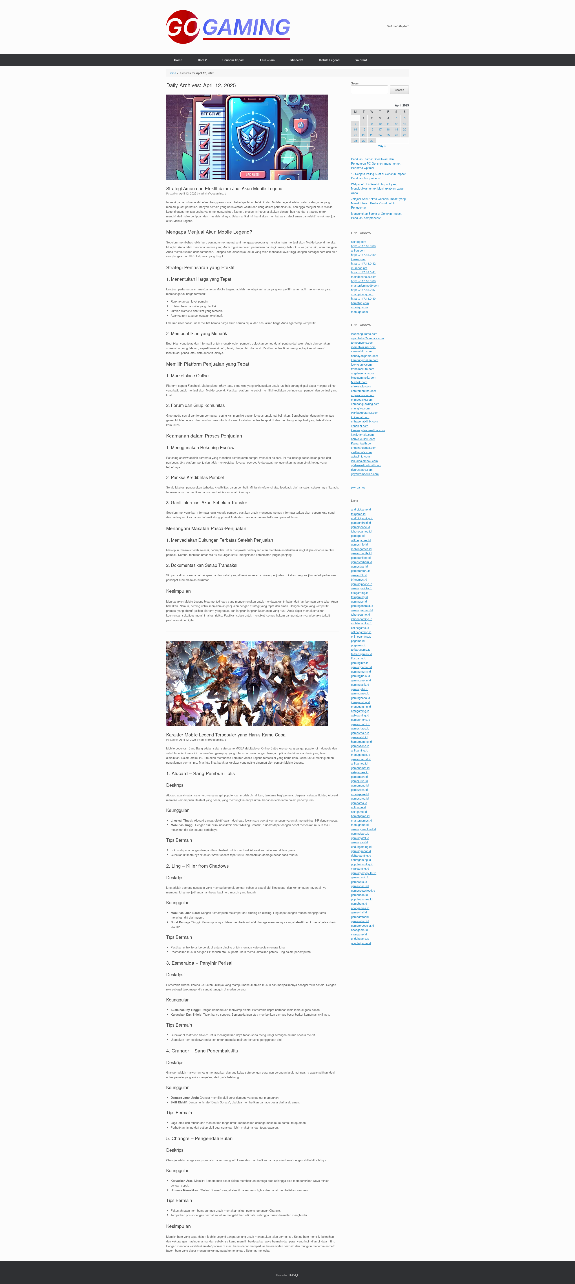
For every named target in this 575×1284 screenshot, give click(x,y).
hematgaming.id (361, 741)
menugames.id (360, 754)
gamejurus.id (359, 781)
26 (396, 135)
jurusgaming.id (360, 702)
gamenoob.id (359, 895)
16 (371, 129)
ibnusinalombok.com (364, 461)
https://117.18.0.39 (363, 254)
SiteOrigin (293, 1275)
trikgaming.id (359, 597)
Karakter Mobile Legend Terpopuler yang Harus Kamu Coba (225, 734)
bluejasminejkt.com (363, 377)
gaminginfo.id (359, 663)
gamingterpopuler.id (363, 873)
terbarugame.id (360, 649)
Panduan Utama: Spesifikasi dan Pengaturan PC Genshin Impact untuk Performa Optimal (375, 163)
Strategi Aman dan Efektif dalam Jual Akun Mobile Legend (224, 188)
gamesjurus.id (360, 728)
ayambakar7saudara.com (367, 338)
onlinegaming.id (361, 636)
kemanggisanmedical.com (368, 430)
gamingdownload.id (363, 829)
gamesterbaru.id (361, 562)
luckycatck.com (361, 364)
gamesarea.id (360, 798)
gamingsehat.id (361, 851)
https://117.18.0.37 (363, 289)
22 (363, 135)
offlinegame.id (360, 627)
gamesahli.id (359, 737)
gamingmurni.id (361, 671)
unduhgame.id (360, 938)
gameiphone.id (360, 527)
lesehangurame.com (364, 333)
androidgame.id (361, 509)
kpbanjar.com (359, 426)
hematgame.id (360, 816)
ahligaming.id (359, 750)
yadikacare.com (361, 452)
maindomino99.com (363, 276)
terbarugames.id (361, 654)
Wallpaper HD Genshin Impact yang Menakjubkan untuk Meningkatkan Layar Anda (377, 188)
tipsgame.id (358, 658)
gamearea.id (359, 803)
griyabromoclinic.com (365, 474)
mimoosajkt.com (362, 399)
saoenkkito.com (361, 351)
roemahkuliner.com (363, 347)
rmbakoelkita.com (362, 369)
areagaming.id (360, 711)
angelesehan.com (362, 373)
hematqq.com (360, 303)
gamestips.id (359, 566)
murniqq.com (359, 307)
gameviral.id (359, 912)
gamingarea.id (360, 693)
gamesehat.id (360, 921)
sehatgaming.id (361, 859)
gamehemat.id (360, 768)
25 (388, 135)
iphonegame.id (360, 614)
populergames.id (361, 899)
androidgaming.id (362, 518)
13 (404, 124)
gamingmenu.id (361, 680)
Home (178, 60)
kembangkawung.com (365, 404)
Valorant (361, 60)
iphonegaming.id (361, 619)
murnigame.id (360, 794)
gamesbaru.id (360, 886)
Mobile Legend (329, 60)
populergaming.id (362, 864)
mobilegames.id (361, 549)
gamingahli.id (359, 689)
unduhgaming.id (361, 846)
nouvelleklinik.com (363, 439)
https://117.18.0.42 (363, 263)
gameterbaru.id (360, 570)
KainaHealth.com (362, 443)
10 (380, 124)
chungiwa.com (360, 408)
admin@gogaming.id (213, 193)
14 (355, 129)
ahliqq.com (358, 250)
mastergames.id (361, 820)
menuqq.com (359, 311)
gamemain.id (359, 776)
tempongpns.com (362, 342)
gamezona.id (359, 789)
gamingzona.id (360, 698)
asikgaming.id (360, 715)
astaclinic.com (360, 456)
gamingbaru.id (360, 833)
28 (355, 140)
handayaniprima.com (364, 356)
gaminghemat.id (361, 667)
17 (380, 129)
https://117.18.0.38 (363, 281)
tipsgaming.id (359, 592)
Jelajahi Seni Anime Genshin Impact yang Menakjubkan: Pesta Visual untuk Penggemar (378, 203)
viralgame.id (359, 934)
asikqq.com (358, 241)
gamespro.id (359, 882)
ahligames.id (359, 763)
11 (388, 124)
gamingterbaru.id (362, 610)
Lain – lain (267, 60)
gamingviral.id (360, 838)
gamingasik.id (360, 684)
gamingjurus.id (360, 676)
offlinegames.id (361, 540)
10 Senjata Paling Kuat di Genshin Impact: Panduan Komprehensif (379, 176)
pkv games (358, 487)
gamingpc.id (359, 601)
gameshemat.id (361, 759)
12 (396, 124)
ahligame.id (358, 807)
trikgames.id (359, 579)
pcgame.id (358, 641)
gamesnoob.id (360, 877)
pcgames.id (358, 645)
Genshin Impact (233, 60)
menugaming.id (361, 706)
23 (371, 135)
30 (371, 140)
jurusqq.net (358, 259)
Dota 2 (202, 60)
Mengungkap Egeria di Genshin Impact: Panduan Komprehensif (376, 215)
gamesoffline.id (361, 557)
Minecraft (296, 60)
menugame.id (360, 824)
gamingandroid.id (362, 605)
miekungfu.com (361, 386)
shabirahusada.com (363, 447)
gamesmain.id (360, 733)
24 (380, 135)
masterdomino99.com (365, 285)
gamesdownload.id (363, 890)
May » (382, 146)
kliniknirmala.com (362, 434)
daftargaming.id (361, 855)
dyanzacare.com (362, 469)
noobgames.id (360, 908)
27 (404, 135)
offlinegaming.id (361, 632)
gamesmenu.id (360, 719)
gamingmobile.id (361, 588)
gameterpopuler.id (362, 925)
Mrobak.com (359, 382)
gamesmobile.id (361, 553)
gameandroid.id (361, 522)
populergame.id (361, 943)
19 (396, 129)
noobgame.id (359, 930)
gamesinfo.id (359, 544)
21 (355, 135)
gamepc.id (358, 535)
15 (363, 129)
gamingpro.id (359, 842)
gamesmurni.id (360, 724)
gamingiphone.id (361, 584)
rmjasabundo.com (362, 395)
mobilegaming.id (361, 623)
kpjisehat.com (360, 417)
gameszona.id (360, 746)
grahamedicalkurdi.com (366, 465)
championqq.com (362, 294)
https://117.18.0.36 (363, 246)
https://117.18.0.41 (363, 272)
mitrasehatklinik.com (364, 421)
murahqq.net (359, 268)
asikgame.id (359, 811)
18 (388, 129)
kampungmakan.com (364, 360)
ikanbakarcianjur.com (364, 412)
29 (363, 140)
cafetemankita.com (363, 391)
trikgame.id (358, 514)
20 (404, 129)
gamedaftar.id (360, 917)
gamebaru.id (359, 903)
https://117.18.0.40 (363, 298)
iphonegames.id (361, 531)
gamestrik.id (359, 575)
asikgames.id (359, 772)
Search (355, 83)
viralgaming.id (360, 868)
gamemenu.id (360, 785)
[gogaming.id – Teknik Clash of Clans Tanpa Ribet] (228, 27)
